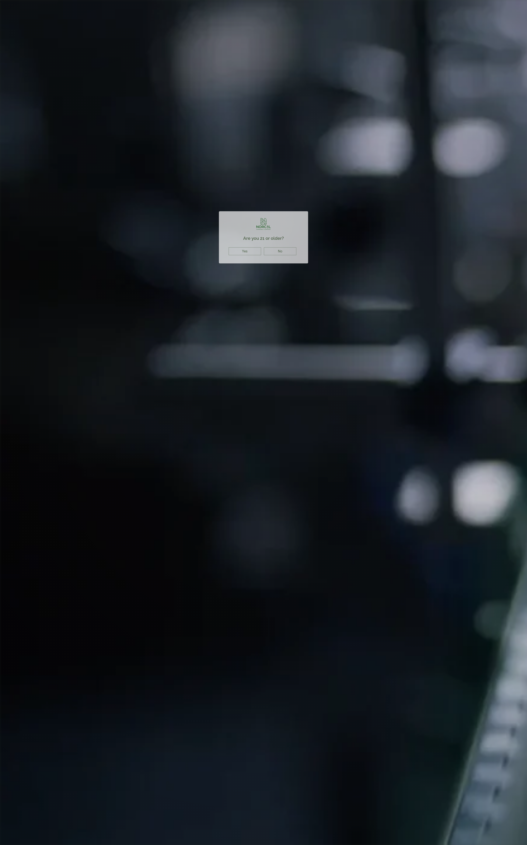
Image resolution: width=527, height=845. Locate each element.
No (280, 251)
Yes (245, 251)
